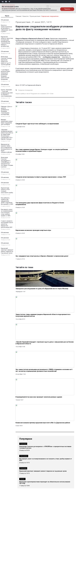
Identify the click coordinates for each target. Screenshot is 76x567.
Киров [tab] (7, 16)
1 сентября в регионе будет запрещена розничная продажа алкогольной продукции (5, 74)
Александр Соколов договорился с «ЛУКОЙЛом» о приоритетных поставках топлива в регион (7, 162)
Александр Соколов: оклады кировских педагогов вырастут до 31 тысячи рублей (6, 60)
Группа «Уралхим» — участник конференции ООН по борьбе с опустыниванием (7, 93)
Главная (18, 16)
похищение (29, 90)
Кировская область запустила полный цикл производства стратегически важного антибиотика (7, 41)
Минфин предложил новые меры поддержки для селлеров (7, 122)
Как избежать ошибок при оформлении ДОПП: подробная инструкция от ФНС (7, 201)
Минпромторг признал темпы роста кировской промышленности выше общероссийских (6, 148)
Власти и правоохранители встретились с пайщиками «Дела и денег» (6, 28)
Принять (67, 9)
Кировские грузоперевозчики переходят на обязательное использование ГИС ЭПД (44, 482)
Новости (25, 16)
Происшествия (35, 16)
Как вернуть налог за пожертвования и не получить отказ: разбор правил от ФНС (7, 213)
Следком (21, 90)
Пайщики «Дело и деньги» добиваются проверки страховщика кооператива (6, 110)
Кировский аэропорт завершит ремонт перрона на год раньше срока (7, 251)
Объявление (5, 20)
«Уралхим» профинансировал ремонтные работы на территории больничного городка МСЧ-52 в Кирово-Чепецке (7, 134)
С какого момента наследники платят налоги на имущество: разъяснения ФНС (7, 224)
